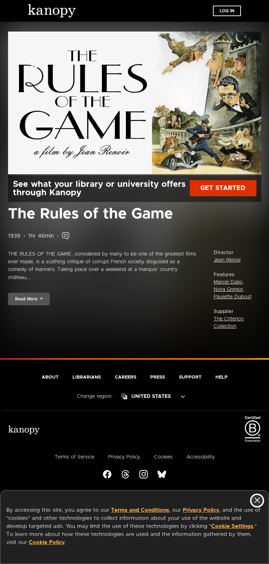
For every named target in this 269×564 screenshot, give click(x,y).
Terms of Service (74, 457)
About (50, 377)
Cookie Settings (232, 526)
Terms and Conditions (140, 510)
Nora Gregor (228, 289)
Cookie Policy (47, 542)
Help (221, 377)
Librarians (87, 377)
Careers (125, 377)
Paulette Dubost (232, 296)
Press (157, 377)
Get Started (223, 188)
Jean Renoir (227, 260)
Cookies (163, 457)
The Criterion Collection (229, 323)
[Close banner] (257, 500)
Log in (227, 11)
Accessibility (201, 457)
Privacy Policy (201, 510)
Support (190, 377)
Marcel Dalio (228, 282)
